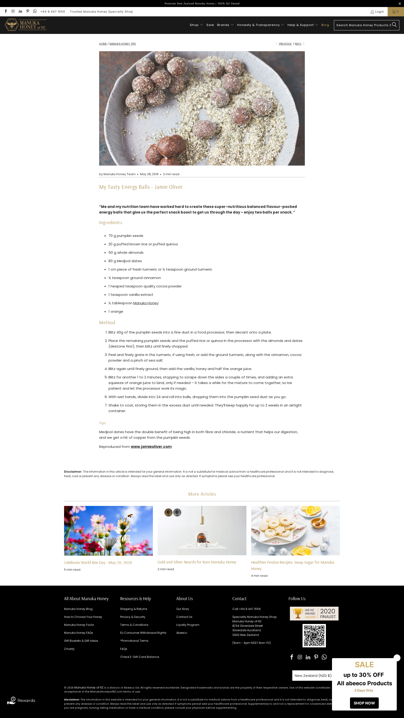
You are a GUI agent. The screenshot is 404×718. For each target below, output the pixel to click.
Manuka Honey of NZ (88, 687)
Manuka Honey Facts (79, 625)
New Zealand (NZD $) (313, 675)
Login (379, 12)
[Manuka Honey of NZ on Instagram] (13, 12)
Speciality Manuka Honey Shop (254, 617)
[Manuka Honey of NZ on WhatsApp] (35, 12)
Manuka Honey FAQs (78, 633)
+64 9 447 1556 (52, 12)
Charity (69, 649)
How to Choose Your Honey (83, 617)
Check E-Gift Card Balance (139, 657)
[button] (196, 25)
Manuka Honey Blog (78, 609)
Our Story (182, 609)
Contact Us (184, 617)
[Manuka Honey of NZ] (26, 25)
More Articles (202, 494)
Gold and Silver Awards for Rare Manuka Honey (197, 562)
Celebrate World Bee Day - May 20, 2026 (98, 562)
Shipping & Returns (133, 609)
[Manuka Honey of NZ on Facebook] (5, 12)
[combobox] (366, 25)
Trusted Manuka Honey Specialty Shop (101, 12)
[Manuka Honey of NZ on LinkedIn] (20, 12)
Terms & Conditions (134, 625)
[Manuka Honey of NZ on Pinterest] (27, 12)
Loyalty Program (187, 625)
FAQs (123, 649)
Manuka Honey (146, 303)
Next (298, 44)
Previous (285, 44)
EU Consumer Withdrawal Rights (143, 633)
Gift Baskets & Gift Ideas (81, 641)
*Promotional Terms (134, 641)
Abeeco (181, 633)
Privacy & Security (132, 617)
